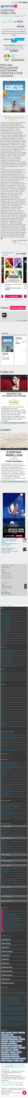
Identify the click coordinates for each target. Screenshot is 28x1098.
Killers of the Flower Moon (7, 954)
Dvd (16, 1066)
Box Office (22, 1066)
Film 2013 (3, 16)
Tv (18, 1066)
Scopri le (14, 423)
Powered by (19, 320)
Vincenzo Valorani (6, 573)
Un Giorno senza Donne (6, 882)
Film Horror (3, 676)
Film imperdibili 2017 (5, 632)
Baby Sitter (19, 1041)
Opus (19, 1037)
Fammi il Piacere (4, 845)
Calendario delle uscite (6, 756)
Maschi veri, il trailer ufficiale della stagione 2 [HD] (12, 1018)
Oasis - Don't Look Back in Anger (8, 879)
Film (17, 1064)
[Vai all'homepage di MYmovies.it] (8, 7)
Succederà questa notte (6, 790)
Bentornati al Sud (5, 783)
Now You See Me (5, 1034)
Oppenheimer (12, 1041)
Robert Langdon (4, 1052)
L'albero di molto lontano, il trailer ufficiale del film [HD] (13, 1008)
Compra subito (14, 51)
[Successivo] (24, 350)
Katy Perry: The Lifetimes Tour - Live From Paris (11, 835)
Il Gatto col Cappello (5, 785)
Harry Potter (12, 1052)
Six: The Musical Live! (6, 817)
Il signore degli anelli (5, 1058)
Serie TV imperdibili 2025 (6, 649)
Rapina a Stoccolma (5, 957)
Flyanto (4, 572)
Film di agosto (4, 639)
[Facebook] (3, 22)
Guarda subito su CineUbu (17, 40)
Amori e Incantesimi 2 (6, 870)
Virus (2, 1050)
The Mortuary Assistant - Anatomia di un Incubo (11, 852)
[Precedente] (3, 350)
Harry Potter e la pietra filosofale (8, 750)
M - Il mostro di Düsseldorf (7, 889)
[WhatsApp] (12, 22)
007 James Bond (13, 1047)
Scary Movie (9, 1032)
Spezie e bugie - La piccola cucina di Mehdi (10, 867)
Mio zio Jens (4, 802)
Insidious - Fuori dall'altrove (10, 922)
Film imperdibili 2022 (5, 620)
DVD (23, 49)
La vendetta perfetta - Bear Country (9, 738)
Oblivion (3, 961)
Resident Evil (4, 771)
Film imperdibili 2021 (5, 622)
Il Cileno (3, 743)
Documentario (10, 16)
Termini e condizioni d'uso (7, 1083)
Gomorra (15, 1032)
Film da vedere (4, 634)
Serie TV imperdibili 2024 (6, 652)
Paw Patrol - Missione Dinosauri (8, 863)
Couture (3, 748)
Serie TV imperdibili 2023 (6, 654)
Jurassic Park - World (6, 1045)
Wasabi (2, 977)
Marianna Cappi (6, 567)
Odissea (5, 912)
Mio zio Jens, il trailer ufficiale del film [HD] (10, 1002)
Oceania (5, 910)
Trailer (3, 584)
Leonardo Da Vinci (13, 1043)
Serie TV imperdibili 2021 (6, 659)
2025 (8, 610)
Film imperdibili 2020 (5, 625)
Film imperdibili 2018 (5, 629)
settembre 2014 (11, 594)
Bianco (2, 797)
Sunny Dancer (4, 833)
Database (12, 1064)
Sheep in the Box (5, 745)
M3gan (11, 1034)
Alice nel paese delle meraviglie (18, 1058)
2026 (5, 610)
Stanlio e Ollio (4, 969)
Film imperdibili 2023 (5, 617)
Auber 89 (3, 884)
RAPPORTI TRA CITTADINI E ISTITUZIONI (14, 394)
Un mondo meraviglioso (6, 847)
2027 (2, 610)
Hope (2, 778)
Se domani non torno (5, 792)
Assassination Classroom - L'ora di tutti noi (10, 807)
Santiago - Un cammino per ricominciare (10, 766)
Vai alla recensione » (10, 480)
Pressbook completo (7, 588)
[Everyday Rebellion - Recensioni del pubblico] (14, 389)
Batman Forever (4, 981)
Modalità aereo (4, 965)
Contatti (8, 1082)
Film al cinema (4, 637)
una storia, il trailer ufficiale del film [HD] (10, 997)
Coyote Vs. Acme (5, 830)
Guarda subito (13, 296)
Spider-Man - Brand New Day (10, 914)
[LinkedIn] (9, 22)
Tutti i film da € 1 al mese (8, 254)
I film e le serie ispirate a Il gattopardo (9, 1039)
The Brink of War (4, 819)
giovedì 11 (3, 594)
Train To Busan (4, 828)
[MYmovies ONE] (21, 254)
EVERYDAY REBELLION (14, 453)
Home (2, 1064)
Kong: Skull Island (5, 942)
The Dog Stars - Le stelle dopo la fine (9, 734)
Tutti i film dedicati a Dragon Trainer (9, 1037)
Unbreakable (15, 1050)
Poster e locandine (6, 586)
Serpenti (3, 877)
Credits (3, 1082)
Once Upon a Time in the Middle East (9, 805)
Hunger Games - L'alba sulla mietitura (9, 764)
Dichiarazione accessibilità (8, 1085)
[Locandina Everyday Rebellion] (14, 112)
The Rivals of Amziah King (7, 814)
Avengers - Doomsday (6, 768)
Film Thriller (3, 674)
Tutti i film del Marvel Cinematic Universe (10, 1056)
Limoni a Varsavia (5, 741)
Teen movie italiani (5, 1054)
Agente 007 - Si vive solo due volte (8, 946)
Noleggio (7, 47)
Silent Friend (4, 842)
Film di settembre (5, 641)
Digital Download (18, 47)
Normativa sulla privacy (17, 1082)
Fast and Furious (14, 1054)
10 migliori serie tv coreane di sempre (9, 666)
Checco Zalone (4, 1041)
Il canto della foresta (5, 795)
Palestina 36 (4, 775)
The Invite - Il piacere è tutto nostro (8, 761)
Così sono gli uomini (5, 810)
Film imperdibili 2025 (5, 613)
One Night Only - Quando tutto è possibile (13, 924)
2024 (11, 610)
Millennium (19, 1052)
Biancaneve (21, 1039)
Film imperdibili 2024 (5, 615)
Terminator (16, 1060)
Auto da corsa (22, 1047)
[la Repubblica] (19, 3)
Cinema (7, 1064)
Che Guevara (10, 1060)
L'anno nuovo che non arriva (13, 288)
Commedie (3, 671)
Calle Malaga (4, 773)
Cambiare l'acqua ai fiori (6, 787)
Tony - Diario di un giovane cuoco (8, 736)
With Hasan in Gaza (5, 891)
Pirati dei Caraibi (5, 1047)
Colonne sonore (18, 1068)
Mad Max (3, 1060)
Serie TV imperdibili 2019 (6, 664)
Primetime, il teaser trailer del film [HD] (9, 999)
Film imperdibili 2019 (5, 627)
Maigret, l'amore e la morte (7, 812)
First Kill (3, 950)
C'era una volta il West (6, 938)
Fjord (2, 780)
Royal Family (4, 1043)
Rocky (21, 1060)
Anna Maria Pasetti (6, 578)
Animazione (3, 678)
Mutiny (2, 875)
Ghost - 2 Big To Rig (8, 931)
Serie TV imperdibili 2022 (6, 656)
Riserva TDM (18, 1083)
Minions (3, 1032)
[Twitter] (6, 22)
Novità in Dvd (4, 644)
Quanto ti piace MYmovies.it (7, 605)
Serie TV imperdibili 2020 (6, 661)
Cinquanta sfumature (17, 1045)
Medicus (3, 973)
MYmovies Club (5, 1069)
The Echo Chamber (5, 872)
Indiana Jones (8, 1050)
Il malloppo (3, 840)
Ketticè (2, 850)
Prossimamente (5, 1068)
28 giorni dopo (22, 1032)
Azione (2, 681)
